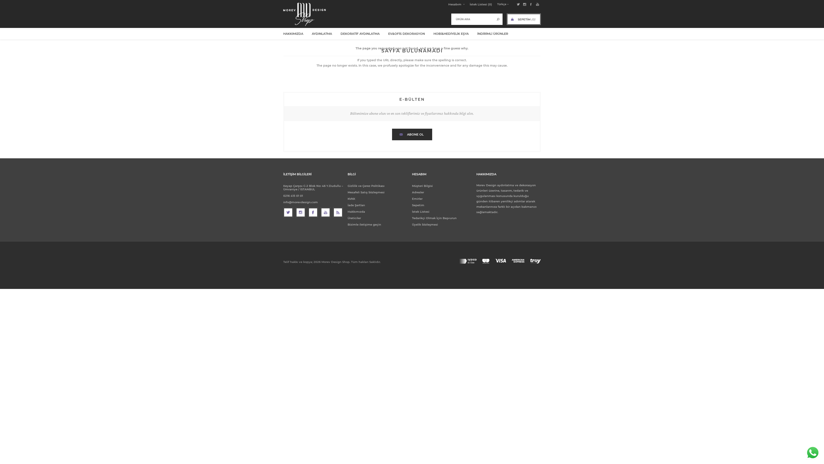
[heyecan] (288, 212)
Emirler (417, 198)
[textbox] (472, 19)
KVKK (351, 198)
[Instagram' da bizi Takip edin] (301, 212)
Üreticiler (354, 218)
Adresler (418, 192)
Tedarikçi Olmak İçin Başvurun (434, 218)
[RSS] (338, 212)
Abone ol (415, 134)
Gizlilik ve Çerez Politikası (366, 186)
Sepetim (418, 205)
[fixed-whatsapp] (813, 453)
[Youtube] (325, 212)
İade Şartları (356, 205)
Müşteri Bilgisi (422, 186)
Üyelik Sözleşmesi (425, 224)
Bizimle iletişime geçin (364, 224)
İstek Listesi (420, 211)
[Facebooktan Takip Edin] (313, 212)
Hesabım (454, 4)
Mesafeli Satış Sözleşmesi (366, 192)
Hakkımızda (356, 211)
